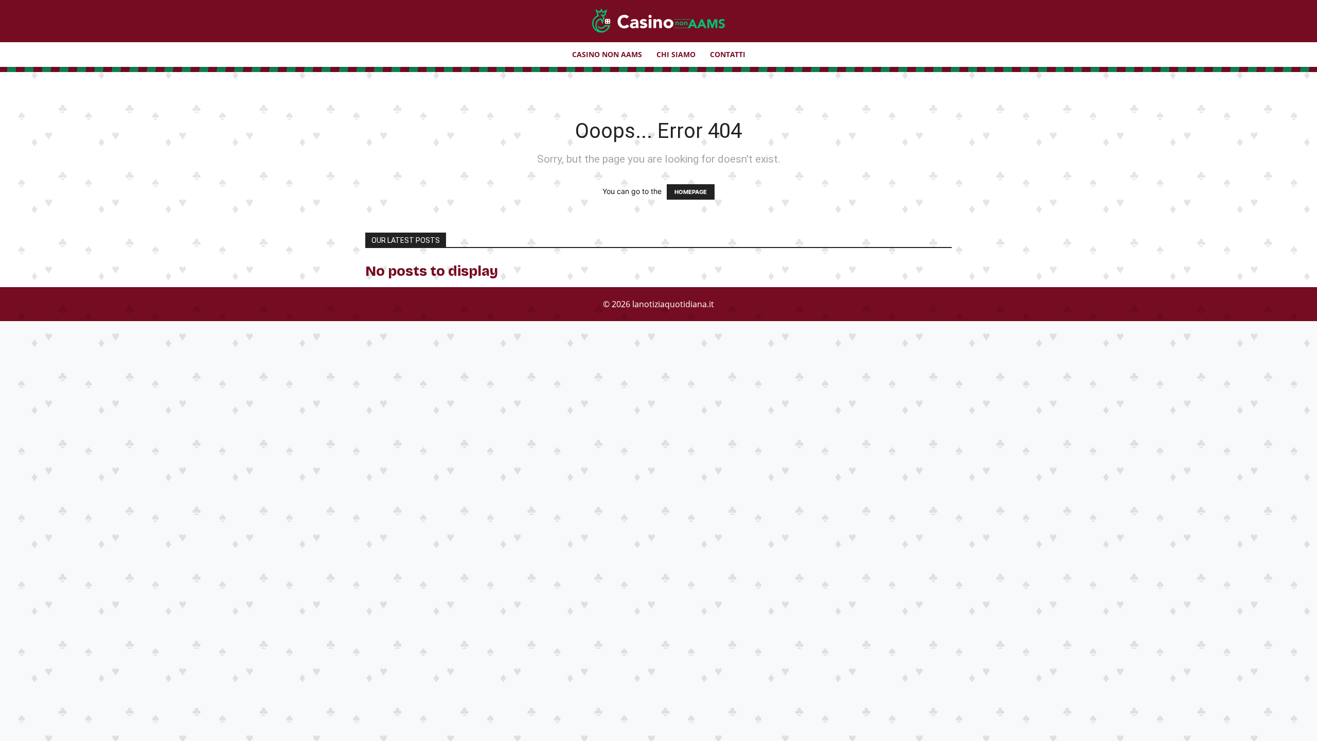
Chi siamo (676, 54)
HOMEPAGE (690, 192)
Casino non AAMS (607, 54)
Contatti (727, 54)
